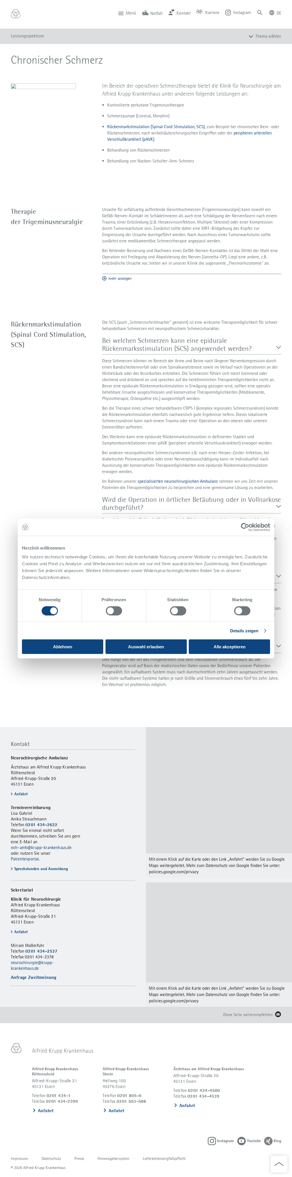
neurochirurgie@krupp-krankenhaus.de (32, 965)
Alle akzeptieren (230, 646)
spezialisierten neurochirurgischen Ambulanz (178, 481)
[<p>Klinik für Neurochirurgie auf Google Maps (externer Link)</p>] (219, 802)
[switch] (114, 610)
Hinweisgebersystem (113, 1158)
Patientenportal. (25, 859)
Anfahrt (46, 1111)
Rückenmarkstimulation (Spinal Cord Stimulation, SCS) (156, 126)
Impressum (19, 1158)
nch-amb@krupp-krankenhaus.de (41, 847)
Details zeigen (244, 630)
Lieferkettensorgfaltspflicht (164, 1158)
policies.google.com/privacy (173, 871)
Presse (79, 1158)
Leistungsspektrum (27, 36)
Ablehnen (62, 646)
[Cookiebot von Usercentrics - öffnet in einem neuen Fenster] (245, 527)
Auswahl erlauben (146, 646)
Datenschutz (51, 1158)
